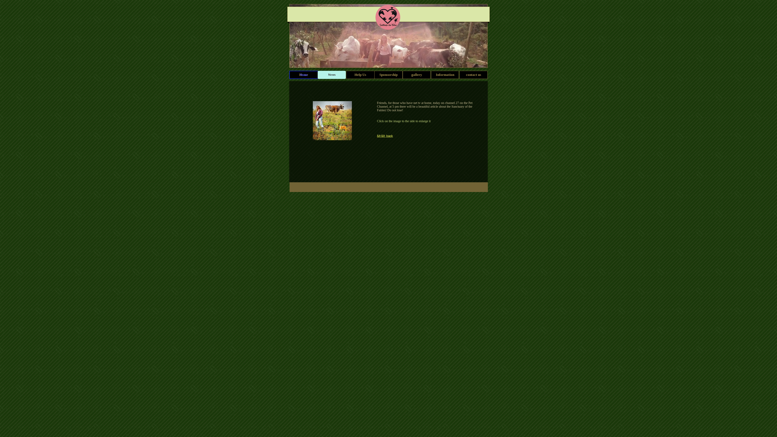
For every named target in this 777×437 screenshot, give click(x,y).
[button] (332, 120)
